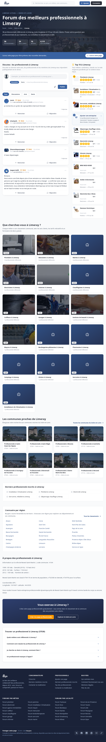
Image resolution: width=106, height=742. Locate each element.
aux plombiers (17, 172)
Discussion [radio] (14, 82)
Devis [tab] (33, 94)
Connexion (96, 3)
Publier (62, 87)
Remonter (21, 114)
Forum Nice (59, 705)
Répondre (52, 114)
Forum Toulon (85, 705)
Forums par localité (64, 698)
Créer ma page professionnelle (41, 617)
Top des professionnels (63, 685)
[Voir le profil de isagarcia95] (6, 171)
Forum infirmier (7, 719)
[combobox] (53, 3)
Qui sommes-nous (87, 679)
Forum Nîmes (59, 719)
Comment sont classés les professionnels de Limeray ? (26, 644)
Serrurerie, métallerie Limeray (19, 497)
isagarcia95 (14, 170)
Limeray (26, 28)
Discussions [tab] (15, 94)
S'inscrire (32, 679)
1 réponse (64, 109)
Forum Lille (84, 708)
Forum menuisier (34, 711)
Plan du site (85, 688)
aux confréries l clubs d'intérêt (22, 102)
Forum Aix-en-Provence (89, 702)
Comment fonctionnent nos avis (92, 682)
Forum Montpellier (61, 714)
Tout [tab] (5, 94)
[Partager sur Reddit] (91, 733)
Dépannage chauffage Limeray (52, 497)
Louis (12, 100)
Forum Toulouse (60, 702)
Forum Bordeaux (61, 708)
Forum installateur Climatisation (39, 705)
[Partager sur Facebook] (82, 733)
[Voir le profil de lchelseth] (6, 122)
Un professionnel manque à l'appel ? (20, 657)
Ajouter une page (61, 679)
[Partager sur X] (77, 733)
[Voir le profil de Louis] (6, 101)
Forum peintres (33, 702)
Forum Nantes (60, 711)
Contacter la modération (37, 685)
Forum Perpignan (87, 711)
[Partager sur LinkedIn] (86, 733)
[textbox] (38, 76)
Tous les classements (91, 516)
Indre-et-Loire (18, 28)
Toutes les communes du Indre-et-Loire (87, 423)
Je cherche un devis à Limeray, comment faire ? (23, 650)
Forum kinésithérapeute (36, 714)
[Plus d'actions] (65, 100)
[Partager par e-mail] (96, 733)
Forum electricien (8, 705)
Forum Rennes (86, 714)
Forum (4, 28)
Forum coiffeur (7, 711)
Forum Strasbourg (61, 716)
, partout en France (37, 102)
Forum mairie (32, 719)
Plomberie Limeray (47, 492)
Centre (10, 28)
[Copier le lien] (101, 733)
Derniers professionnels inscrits (66, 682)
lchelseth (13, 121)
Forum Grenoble (86, 716)
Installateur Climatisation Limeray (20, 492)
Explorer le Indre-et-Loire (67, 617)
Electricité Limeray (79, 492)
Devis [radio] (23, 82)
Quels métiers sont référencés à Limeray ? (22, 637)
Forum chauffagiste (9, 714)
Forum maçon (32, 708)
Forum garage (7, 716)
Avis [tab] (25, 94)
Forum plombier (8, 702)
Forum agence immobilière (11, 708)
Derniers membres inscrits (38, 682)
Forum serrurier (33, 716)
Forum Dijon (85, 719)
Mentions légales (87, 685)
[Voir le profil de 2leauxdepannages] (6, 150)
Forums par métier (10, 698)
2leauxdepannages (17, 149)
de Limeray (25, 172)
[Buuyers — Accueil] (6, 3)
